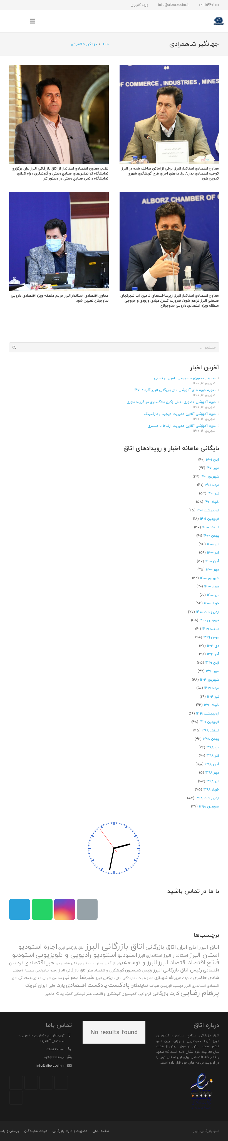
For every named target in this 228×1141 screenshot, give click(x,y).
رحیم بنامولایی (46, 970)
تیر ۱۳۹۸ (212, 781)
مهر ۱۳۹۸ (212, 772)
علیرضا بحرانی (79, 977)
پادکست (119, 985)
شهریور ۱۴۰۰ (209, 578)
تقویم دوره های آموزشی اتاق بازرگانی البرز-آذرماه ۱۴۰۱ (174, 390)
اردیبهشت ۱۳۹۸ (207, 798)
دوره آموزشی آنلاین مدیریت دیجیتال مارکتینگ (179, 414)
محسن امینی (52, 978)
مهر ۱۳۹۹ (212, 671)
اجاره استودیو (37, 946)
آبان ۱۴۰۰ (212, 561)
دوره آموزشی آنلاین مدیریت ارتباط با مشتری (181, 426)
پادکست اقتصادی (86, 985)
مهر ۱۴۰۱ (212, 468)
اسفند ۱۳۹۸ (210, 730)
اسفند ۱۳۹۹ (210, 629)
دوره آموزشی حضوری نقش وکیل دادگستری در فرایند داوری (171, 402)
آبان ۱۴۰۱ (212, 459)
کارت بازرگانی (166, 993)
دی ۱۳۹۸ (212, 747)
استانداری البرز (150, 955)
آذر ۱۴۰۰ (213, 552)
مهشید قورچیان (171, 986)
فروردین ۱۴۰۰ (209, 620)
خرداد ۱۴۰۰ (211, 603)
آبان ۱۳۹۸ (212, 764)
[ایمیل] (9, 5)
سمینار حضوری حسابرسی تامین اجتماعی (184, 378)
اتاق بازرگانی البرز (114, 946)
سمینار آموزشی (23, 970)
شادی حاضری (206, 977)
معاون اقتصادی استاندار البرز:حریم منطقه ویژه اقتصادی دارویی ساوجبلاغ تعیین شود (59, 298)
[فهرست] (32, 21)
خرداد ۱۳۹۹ (211, 705)
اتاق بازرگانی (160, 947)
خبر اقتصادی (39, 962)
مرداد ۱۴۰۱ (212, 485)
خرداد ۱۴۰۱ (211, 502)
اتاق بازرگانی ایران (71, 948)
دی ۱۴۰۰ (213, 544)
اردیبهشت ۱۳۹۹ (207, 713)
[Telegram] (29, 5)
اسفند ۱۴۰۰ (210, 527)
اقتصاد (196, 962)
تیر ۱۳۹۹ (213, 696)
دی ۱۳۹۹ (213, 646)
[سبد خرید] (10, 21)
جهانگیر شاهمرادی (69, 963)
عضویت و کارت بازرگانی (70, 1131)
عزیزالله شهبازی (167, 977)
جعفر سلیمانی (93, 963)
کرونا (141, 993)
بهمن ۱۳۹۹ (211, 637)
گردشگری (79, 993)
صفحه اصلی (101, 1131)
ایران (120, 963)
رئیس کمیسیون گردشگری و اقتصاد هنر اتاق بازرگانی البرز (105, 970)
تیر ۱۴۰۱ (213, 493)
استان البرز (204, 954)
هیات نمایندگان (145, 985)
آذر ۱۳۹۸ (212, 756)
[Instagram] (39, 5)
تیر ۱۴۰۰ (213, 595)
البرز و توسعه (140, 962)
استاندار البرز (175, 955)
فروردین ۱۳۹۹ (209, 722)
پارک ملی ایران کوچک (45, 985)
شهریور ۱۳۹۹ (209, 679)
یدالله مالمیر (55, 994)
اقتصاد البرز (172, 962)
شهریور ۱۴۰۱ (209, 476)
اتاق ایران (187, 947)
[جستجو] (21, 21)
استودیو (127, 955)
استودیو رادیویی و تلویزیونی (76, 954)
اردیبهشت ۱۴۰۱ (208, 510)
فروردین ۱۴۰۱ (209, 519)
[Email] (87, 909)
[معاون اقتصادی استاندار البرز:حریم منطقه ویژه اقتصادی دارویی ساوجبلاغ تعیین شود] (59, 241)
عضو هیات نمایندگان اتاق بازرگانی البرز (124, 978)
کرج (148, 993)
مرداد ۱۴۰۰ (211, 586)
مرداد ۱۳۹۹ (211, 688)
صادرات (187, 978)
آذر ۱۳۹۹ (213, 654)
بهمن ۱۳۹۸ (211, 739)
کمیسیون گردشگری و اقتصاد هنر (111, 994)
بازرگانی (110, 963)
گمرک (69, 994)
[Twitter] (46, 1083)
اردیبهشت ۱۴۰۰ (207, 612)
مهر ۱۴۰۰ (212, 569)
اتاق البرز (209, 947)
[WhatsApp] (19, 5)
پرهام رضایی (199, 992)
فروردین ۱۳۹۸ (209, 806)
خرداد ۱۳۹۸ (211, 789)
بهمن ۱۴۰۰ (211, 535)
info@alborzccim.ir (50, 1065)
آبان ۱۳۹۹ (212, 663)
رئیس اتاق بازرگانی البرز (177, 970)
